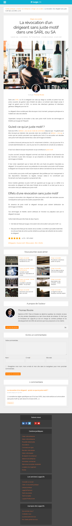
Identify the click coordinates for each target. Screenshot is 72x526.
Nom (7, 358)
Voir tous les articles (12, 327)
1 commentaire (23, 37)
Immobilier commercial (28, 461)
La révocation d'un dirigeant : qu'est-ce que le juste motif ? (27, 390)
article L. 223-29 (56, 133)
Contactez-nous (26, 514)
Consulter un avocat (27, 482)
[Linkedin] (23, 423)
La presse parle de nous (29, 516)
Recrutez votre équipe (28, 450)
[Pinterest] (35, 423)
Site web (49, 358)
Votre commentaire (11, 340)
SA (37, 243)
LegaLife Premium (27, 490)
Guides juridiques (10, 9)
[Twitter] (29, 423)
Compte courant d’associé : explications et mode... (26, 273)
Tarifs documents (27, 493)
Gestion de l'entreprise (23, 9)
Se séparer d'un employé (29, 456)
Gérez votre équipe (27, 453)
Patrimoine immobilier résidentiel (31, 464)
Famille (24, 470)
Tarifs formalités (26, 496)
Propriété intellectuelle (28, 442)
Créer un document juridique (30, 484)
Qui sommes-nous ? (28, 511)
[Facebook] (26, 423)
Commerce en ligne (27, 447)
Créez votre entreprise (28, 436)
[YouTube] (38, 423)
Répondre (10, 403)
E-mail (28, 358)
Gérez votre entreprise (28, 439)
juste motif (49, 150)
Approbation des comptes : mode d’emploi (55, 283)
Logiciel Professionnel (28, 498)
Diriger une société (37, 9)
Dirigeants (12, 243)
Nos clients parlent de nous (30, 519)
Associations (25, 444)
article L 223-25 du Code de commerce (32, 131)
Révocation (30, 243)
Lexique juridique (27, 487)
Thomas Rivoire (35, 37)
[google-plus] (32, 423)
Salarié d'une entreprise (28, 458)
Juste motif (21, 243)
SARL (17, 100)
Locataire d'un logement (29, 467)
